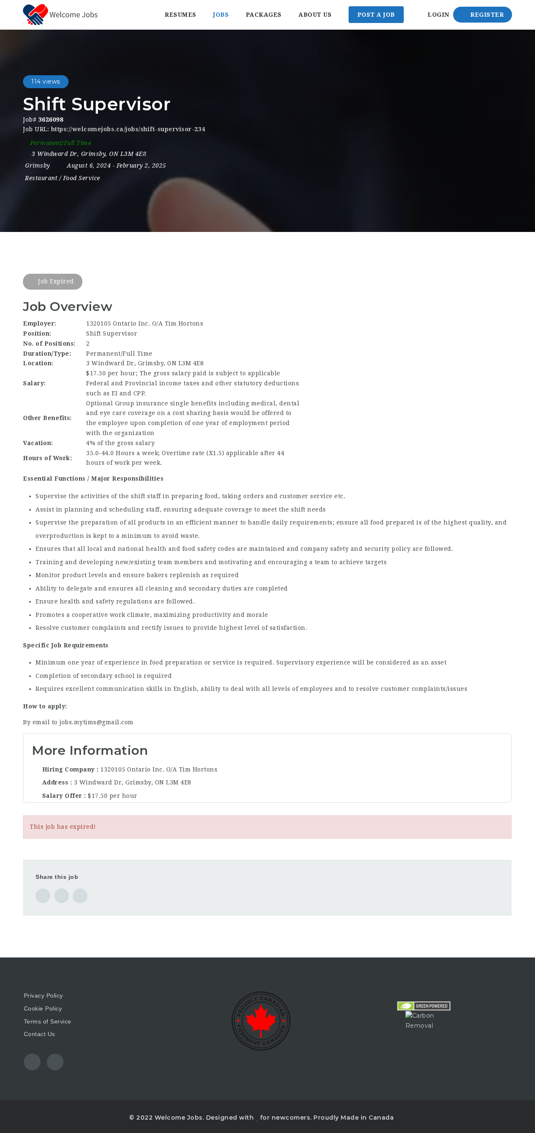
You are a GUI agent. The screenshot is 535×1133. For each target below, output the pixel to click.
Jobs (221, 14)
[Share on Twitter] (61, 896)
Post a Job (376, 14)
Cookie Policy (43, 1008)
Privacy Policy (43, 995)
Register (486, 14)
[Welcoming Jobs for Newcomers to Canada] (60, 14)
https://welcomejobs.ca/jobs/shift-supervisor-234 (128, 129)
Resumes (180, 14)
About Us (314, 14)
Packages (264, 14)
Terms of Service (47, 1021)
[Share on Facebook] (43, 896)
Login (437, 14)
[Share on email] (80, 896)
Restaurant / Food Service (62, 178)
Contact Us (39, 1034)
